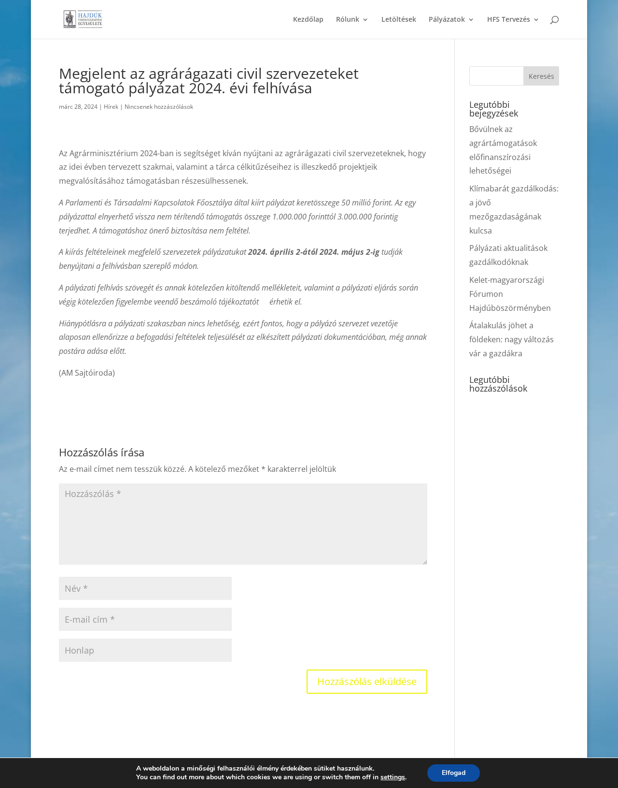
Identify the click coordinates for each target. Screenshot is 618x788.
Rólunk (347, 20)
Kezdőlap (308, 20)
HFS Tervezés (508, 20)
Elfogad (453, 772)
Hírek (111, 106)
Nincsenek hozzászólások (159, 106)
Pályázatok (447, 20)
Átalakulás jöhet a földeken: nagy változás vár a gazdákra (511, 339)
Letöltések (398, 20)
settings (392, 777)
